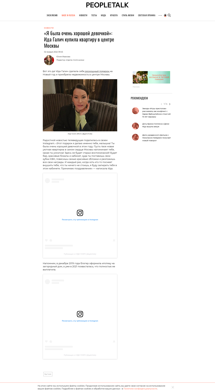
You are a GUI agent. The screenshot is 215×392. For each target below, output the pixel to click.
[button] (169, 104)
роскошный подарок (97, 71)
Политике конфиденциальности (140, 389)
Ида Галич (48, 374)
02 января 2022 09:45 (53, 52)
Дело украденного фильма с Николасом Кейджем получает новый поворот (156, 138)
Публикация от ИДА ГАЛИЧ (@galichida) (80, 254)
